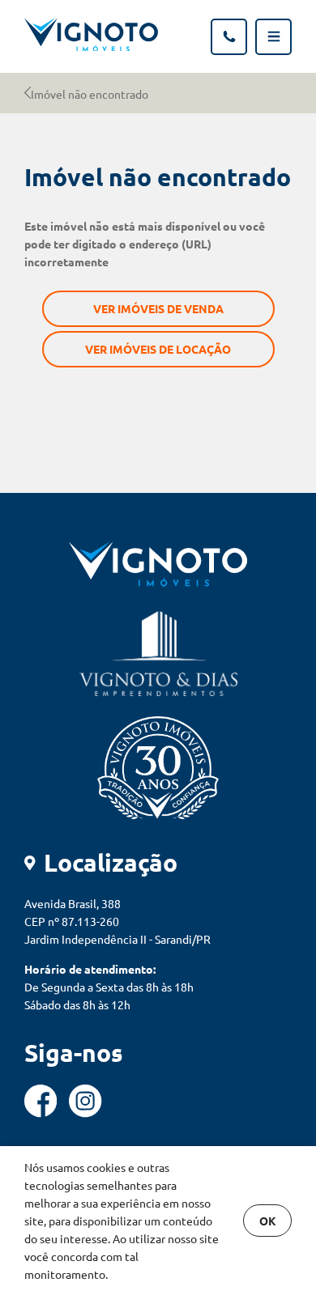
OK (267, 1220)
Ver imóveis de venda (158, 308)
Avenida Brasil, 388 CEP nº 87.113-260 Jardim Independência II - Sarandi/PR (117, 921)
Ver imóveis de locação (158, 349)
